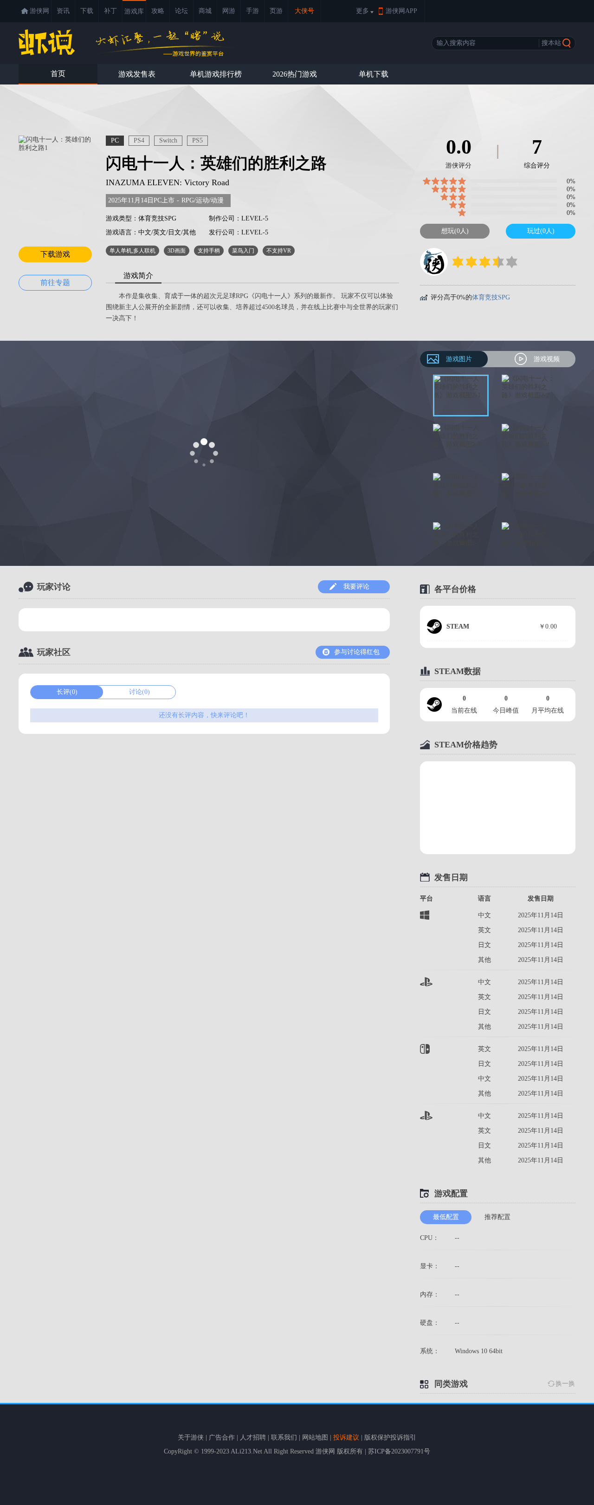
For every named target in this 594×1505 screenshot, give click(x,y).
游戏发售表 (136, 74)
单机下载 (373, 74)
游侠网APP (401, 10)
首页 (58, 74)
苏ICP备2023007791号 (399, 1451)
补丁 (110, 10)
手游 (252, 10)
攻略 (157, 10)
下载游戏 (55, 254)
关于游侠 (191, 1437)
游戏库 (134, 11)
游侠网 (39, 10)
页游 (276, 10)
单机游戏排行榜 (216, 74)
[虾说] (127, 43)
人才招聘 (253, 1437)
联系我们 (284, 1437)
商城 (205, 10)
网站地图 (315, 1437)
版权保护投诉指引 (390, 1437)
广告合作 (222, 1437)
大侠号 (304, 10)
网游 (228, 10)
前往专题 (55, 282)
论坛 (181, 10)
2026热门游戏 (294, 74)
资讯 (63, 10)
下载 (86, 10)
